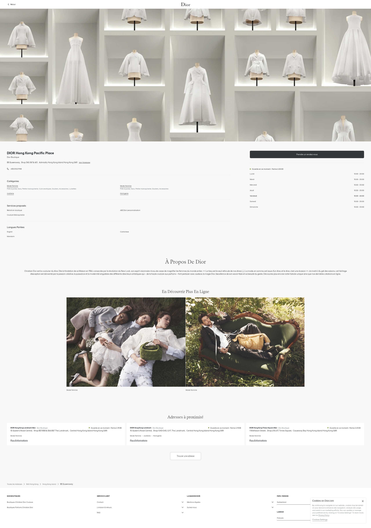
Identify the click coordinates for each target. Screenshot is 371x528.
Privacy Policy (324, 515)
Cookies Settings (319, 519)
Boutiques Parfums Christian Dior (20, 507)
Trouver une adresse (185, 456)
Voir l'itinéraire (83, 162)
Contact (116, 501)
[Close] (362, 501)
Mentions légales (206, 501)
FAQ (116, 512)
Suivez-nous (206, 506)
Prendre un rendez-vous (307, 154)
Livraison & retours (116, 506)
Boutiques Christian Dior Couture (20, 502)
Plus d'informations (19, 440)
